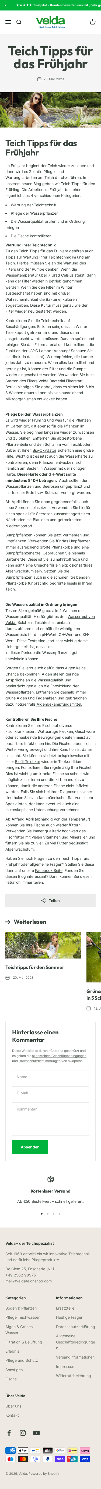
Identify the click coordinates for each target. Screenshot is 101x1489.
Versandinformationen (75, 1357)
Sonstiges (14, 1369)
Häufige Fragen (69, 1317)
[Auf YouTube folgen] (36, 1433)
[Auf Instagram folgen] (22, 1433)
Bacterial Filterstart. (67, 381)
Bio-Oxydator (44, 450)
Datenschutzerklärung (75, 1326)
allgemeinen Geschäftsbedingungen (59, 1056)
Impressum (65, 1366)
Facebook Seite (48, 870)
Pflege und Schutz (21, 1360)
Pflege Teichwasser (22, 1317)
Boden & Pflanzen (21, 1308)
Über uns (13, 1406)
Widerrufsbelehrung (73, 1375)
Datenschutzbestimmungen (40, 1061)
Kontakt (12, 1415)
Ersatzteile (65, 1308)
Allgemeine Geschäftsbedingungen (75, 1342)
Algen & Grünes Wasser (19, 1329)
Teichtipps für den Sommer (34, 967)
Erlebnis (12, 1351)
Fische (11, 1379)
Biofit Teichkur (27, 761)
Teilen (54, 900)
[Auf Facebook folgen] (9, 1433)
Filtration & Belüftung (23, 1342)
